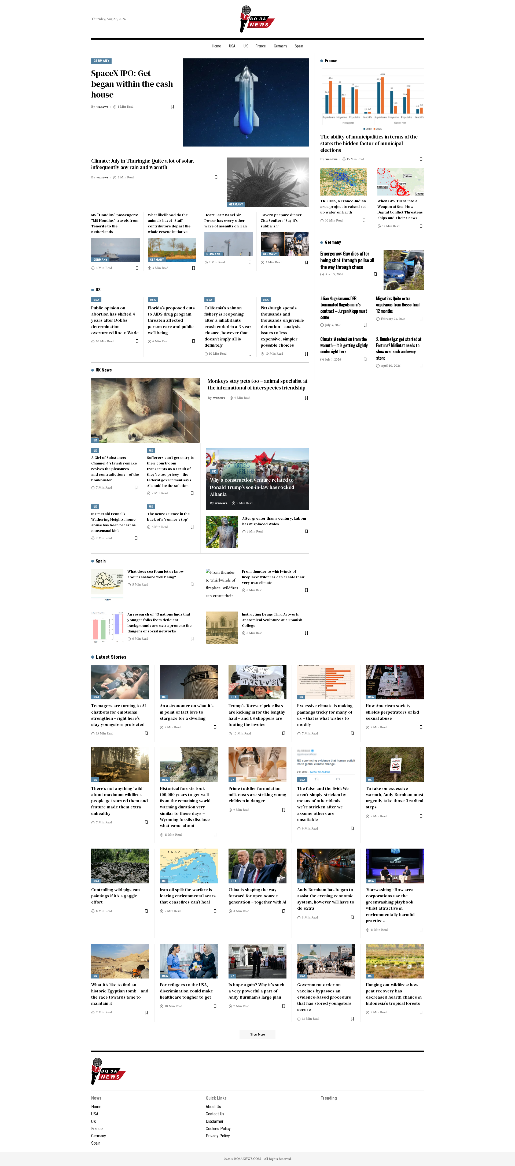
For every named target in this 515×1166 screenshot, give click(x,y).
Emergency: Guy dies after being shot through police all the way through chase (347, 259)
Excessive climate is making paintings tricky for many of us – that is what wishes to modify (324, 715)
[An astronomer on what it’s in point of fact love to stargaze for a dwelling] (189, 682)
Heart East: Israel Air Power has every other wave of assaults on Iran (225, 220)
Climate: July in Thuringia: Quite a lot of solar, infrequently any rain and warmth (142, 164)
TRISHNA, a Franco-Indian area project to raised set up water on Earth (343, 206)
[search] (415, 19)
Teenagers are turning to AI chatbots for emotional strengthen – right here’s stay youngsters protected (118, 715)
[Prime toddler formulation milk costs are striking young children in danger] (257, 764)
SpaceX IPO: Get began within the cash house (132, 83)
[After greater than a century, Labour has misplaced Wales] (222, 532)
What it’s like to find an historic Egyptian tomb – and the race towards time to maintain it (119, 994)
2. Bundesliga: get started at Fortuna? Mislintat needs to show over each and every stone (398, 348)
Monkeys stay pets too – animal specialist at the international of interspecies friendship (258, 384)
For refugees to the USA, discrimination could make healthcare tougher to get (186, 991)
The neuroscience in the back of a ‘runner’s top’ (168, 516)
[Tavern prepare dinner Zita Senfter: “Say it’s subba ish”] (285, 244)
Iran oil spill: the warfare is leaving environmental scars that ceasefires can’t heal (188, 896)
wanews (102, 106)
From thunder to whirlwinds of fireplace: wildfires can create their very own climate (273, 577)
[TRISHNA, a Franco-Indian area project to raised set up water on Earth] (343, 182)
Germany (101, 61)
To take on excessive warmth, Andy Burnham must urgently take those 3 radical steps (395, 797)
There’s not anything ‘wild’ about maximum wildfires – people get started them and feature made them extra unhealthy (119, 800)
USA (96, 300)
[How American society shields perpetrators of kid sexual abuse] (395, 682)
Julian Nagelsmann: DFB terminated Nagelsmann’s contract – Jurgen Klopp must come (343, 307)
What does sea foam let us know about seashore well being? (155, 574)
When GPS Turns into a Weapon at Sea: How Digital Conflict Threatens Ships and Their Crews (400, 209)
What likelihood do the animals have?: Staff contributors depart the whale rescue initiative (169, 223)
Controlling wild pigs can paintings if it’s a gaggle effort (115, 896)
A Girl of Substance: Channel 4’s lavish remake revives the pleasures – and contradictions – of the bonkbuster (115, 469)
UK (95, 440)
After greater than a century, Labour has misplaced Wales (274, 521)
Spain (101, 561)
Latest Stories (111, 657)
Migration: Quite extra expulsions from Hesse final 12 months (397, 304)
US (98, 289)
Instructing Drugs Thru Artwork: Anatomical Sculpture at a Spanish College (272, 620)
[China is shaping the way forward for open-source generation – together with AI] (257, 866)
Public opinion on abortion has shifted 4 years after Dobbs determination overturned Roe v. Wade (115, 320)
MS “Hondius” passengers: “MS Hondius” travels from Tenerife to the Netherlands (114, 223)
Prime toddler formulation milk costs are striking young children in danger (257, 794)
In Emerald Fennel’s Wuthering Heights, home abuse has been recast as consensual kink (113, 522)
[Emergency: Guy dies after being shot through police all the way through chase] (404, 270)
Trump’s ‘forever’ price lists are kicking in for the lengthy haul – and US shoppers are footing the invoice (257, 715)
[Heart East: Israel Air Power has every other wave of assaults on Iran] (228, 244)
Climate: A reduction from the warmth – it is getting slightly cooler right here (343, 345)
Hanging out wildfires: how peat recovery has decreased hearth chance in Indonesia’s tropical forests (394, 994)
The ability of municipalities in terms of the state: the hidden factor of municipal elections (369, 143)
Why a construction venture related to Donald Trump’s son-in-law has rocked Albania (252, 487)
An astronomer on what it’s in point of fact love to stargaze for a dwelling (187, 712)
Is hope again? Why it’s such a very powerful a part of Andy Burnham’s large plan (256, 991)
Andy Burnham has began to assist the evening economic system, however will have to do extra (325, 899)
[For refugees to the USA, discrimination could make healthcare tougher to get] (189, 961)
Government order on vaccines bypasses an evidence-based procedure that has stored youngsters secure (324, 997)
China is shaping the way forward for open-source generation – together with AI (257, 896)
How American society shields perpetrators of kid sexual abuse (392, 712)
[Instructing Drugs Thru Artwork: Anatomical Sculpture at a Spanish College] (222, 628)
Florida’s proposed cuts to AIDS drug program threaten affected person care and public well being (171, 320)
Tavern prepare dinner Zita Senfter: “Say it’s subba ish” (281, 220)
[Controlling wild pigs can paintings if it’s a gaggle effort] (120, 866)
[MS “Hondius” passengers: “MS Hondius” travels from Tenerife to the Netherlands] (115, 250)
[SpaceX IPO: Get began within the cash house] (246, 102)
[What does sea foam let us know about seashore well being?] (107, 585)
